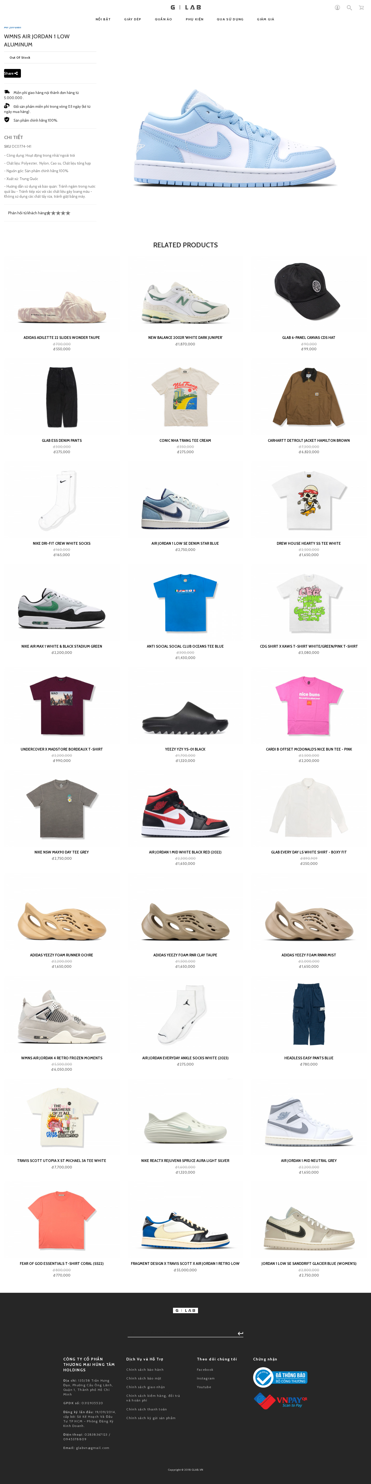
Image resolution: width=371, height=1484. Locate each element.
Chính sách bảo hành (145, 1370)
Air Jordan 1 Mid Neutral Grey (309, 1160)
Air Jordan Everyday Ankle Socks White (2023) (185, 1058)
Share (9, 73)
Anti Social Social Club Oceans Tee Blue (185, 646)
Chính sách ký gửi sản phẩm (151, 1418)
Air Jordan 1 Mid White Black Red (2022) (185, 852)
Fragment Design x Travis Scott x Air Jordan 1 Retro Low (185, 1263)
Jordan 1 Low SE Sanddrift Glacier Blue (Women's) (309, 1263)
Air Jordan (12, 26)
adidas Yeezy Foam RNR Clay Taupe (185, 955)
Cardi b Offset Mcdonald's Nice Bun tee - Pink (309, 749)
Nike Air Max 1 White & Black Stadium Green (61, 646)
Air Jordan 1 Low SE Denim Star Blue (185, 543)
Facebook (205, 1370)
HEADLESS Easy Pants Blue (309, 1058)
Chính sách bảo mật (143, 1378)
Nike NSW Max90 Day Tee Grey (61, 852)
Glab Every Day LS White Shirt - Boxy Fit (309, 852)
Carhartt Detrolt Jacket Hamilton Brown (309, 440)
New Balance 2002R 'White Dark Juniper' (185, 337)
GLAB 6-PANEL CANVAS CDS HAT (308, 337)
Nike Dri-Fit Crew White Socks (61, 543)
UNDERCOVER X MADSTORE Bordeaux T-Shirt (62, 749)
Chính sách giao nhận (145, 1387)
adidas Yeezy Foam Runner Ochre (61, 955)
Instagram (206, 1378)
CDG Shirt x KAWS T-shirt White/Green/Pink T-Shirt (309, 646)
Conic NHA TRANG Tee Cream (185, 440)
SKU (7, 146)
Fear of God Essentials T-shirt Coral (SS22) (61, 1263)
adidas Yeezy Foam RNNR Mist (309, 955)
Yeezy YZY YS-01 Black (185, 749)
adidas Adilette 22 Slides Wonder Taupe (62, 337)
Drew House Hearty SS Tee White (309, 543)
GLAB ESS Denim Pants (62, 440)
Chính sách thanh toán (146, 1409)
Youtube (204, 1387)
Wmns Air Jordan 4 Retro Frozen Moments (61, 1058)
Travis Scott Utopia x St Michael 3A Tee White (61, 1160)
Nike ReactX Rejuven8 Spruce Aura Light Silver (185, 1160)
